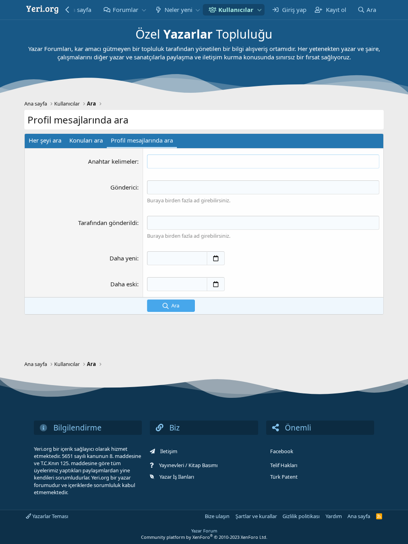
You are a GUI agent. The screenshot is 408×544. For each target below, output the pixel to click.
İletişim (168, 451)
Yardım (334, 516)
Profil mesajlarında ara (142, 140)
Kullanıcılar (235, 10)
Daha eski (123, 284)
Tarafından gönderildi (107, 223)
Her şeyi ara (45, 140)
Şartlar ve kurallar (256, 516)
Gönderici (123, 187)
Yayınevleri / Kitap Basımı (188, 465)
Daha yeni (123, 258)
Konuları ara (86, 140)
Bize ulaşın (217, 516)
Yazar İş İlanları (176, 476)
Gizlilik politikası (301, 516)
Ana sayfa (358, 516)
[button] (144, 10)
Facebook (281, 451)
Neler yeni (178, 10)
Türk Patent (284, 476)
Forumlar (125, 10)
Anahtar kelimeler (112, 161)
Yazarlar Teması (49, 516)
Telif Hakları (283, 465)
